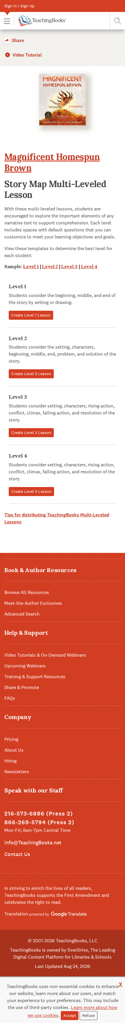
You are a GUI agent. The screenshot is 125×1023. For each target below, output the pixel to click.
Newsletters (16, 772)
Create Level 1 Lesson (31, 315)
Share (17, 40)
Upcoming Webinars (25, 666)
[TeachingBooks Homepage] (40, 21)
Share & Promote (21, 687)
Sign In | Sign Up (19, 5)
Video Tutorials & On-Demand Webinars (45, 655)
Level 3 (69, 266)
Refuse (88, 1015)
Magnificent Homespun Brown (52, 162)
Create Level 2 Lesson (31, 373)
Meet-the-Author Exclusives (33, 603)
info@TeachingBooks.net (32, 842)
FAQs (9, 698)
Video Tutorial (26, 55)
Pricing (11, 739)
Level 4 (89, 266)
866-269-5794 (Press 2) (39, 822)
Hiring (10, 761)
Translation (16, 914)
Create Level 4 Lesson (31, 491)
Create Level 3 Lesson (31, 432)
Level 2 (50, 266)
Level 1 (31, 266)
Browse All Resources (26, 592)
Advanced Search (22, 614)
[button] (7, 21)
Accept (69, 1015)
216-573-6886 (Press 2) (38, 814)
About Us (14, 750)
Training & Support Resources (34, 677)
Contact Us (17, 854)
